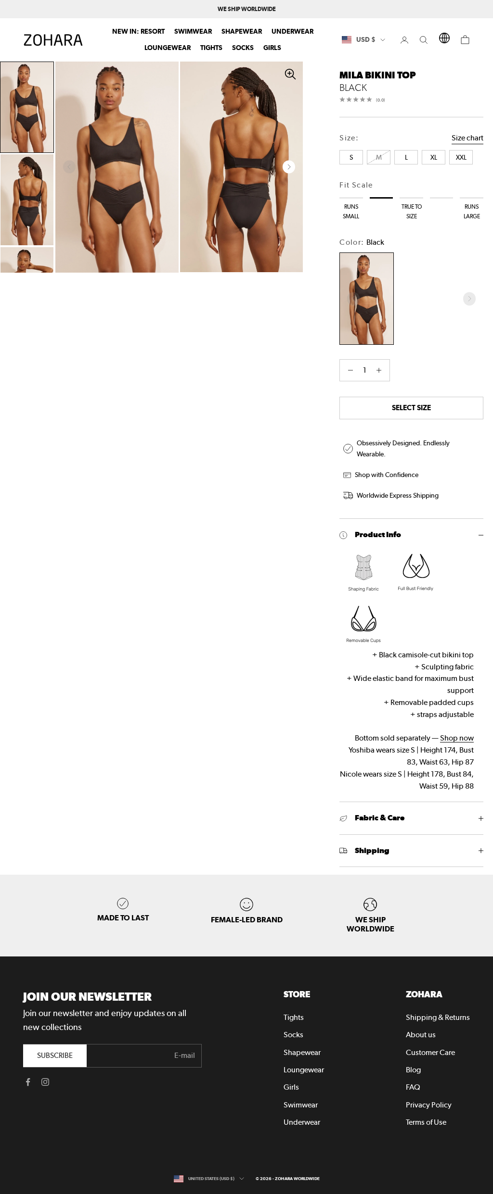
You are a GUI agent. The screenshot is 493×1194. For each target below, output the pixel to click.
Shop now (457, 737)
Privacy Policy (429, 1104)
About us (421, 1034)
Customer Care (430, 1052)
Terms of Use (426, 1122)
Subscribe (55, 1055)
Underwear (292, 31)
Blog (413, 1069)
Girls (272, 47)
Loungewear (167, 47)
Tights (211, 47)
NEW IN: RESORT (138, 31)
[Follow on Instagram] (45, 1082)
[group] (370, 915)
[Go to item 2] (27, 200)
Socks (243, 47)
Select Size (411, 407)
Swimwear (193, 31)
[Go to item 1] (27, 107)
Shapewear (241, 31)
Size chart (467, 137)
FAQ (413, 1087)
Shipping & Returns (438, 1017)
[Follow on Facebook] (28, 1082)
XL (467, 1153)
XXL (400, 1172)
